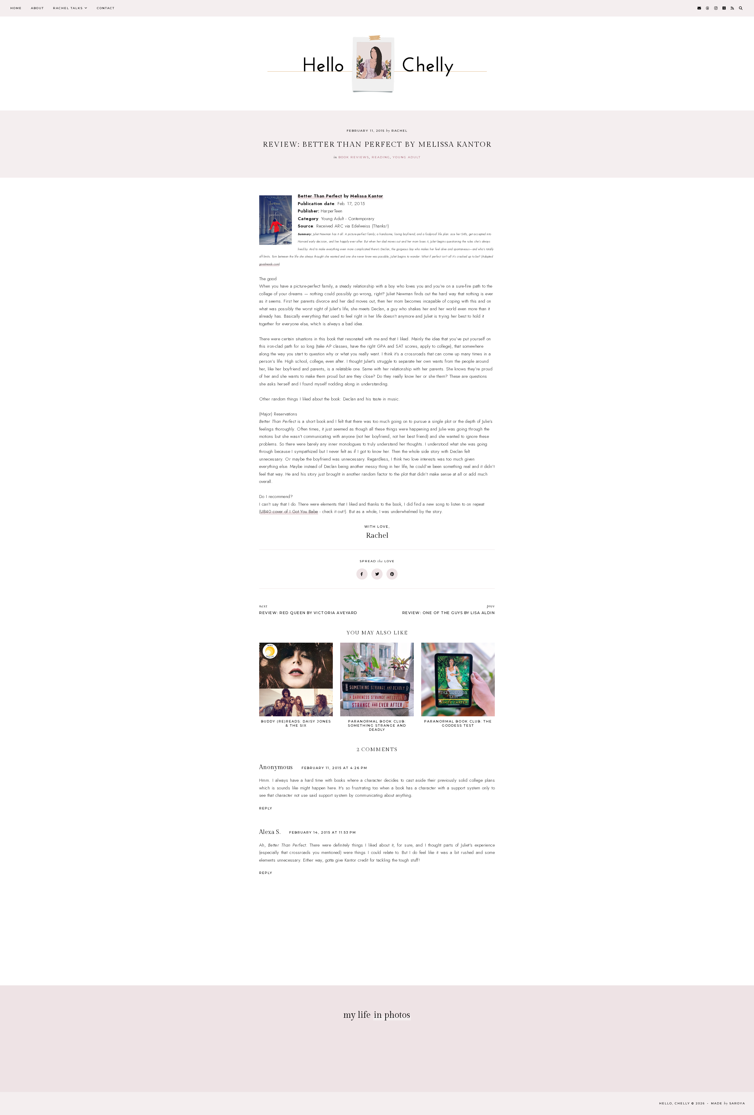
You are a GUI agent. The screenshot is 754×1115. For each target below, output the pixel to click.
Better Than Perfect (320, 196)
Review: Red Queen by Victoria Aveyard (308, 609)
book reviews (353, 157)
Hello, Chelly (674, 1103)
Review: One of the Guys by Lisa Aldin (448, 609)
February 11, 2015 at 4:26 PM (334, 768)
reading (381, 157)
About (37, 8)
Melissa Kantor (366, 196)
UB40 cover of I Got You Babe (289, 511)
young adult (407, 157)
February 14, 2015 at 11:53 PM (322, 832)
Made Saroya (728, 1103)
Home (16, 8)
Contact (106, 8)
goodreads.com (269, 264)
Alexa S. (269, 832)
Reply (265, 808)
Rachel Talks (68, 8)
